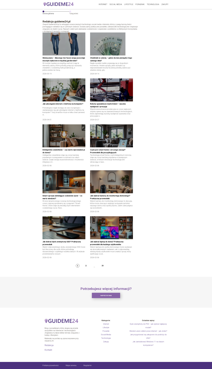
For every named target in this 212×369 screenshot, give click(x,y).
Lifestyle (128, 4)
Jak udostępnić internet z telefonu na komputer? (63, 104)
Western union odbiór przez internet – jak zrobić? (148, 331)
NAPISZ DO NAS (106, 295)
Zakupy (164, 4)
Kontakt (48, 350)
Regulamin (87, 365)
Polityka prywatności (51, 365)
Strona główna (48, 13)
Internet (103, 4)
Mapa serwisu (71, 365)
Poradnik (140, 4)
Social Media (116, 4)
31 (103, 266)
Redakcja (49, 345)
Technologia (153, 4)
